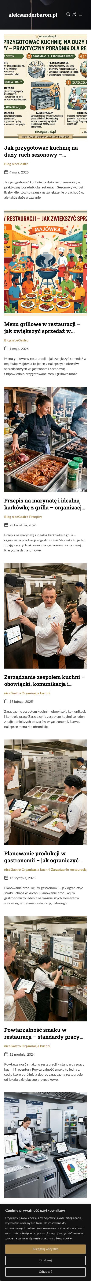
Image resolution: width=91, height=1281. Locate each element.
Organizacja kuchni (36, 693)
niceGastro (20, 164)
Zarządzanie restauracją (69, 869)
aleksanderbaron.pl (32, 14)
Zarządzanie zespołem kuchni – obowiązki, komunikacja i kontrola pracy (44, 683)
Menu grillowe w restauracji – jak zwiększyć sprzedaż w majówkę (42, 331)
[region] (45, 1242)
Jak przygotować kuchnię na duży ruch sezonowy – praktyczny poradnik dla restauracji (41, 158)
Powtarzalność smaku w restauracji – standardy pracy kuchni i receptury (42, 1036)
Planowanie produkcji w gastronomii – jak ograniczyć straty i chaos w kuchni (41, 860)
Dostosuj (45, 1260)
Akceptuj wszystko (46, 1249)
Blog (7, 164)
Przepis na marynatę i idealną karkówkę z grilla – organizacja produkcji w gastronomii (44, 507)
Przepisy (35, 517)
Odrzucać (45, 1271)
